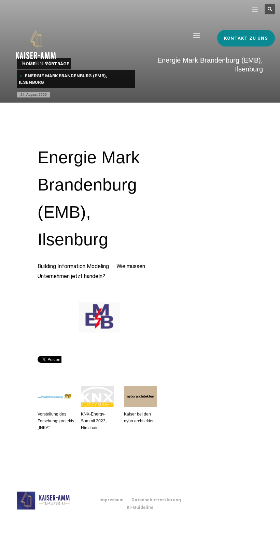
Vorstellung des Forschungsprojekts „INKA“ (56, 421)
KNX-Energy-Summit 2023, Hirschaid (94, 421)
